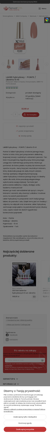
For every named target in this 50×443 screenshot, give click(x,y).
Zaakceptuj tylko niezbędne (25, 417)
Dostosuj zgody (25, 423)
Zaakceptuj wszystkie (25, 429)
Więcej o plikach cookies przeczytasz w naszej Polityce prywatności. (24, 410)
